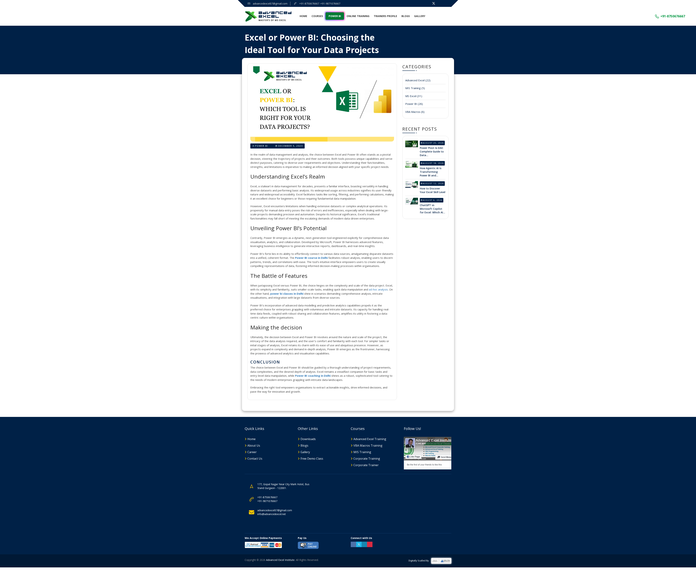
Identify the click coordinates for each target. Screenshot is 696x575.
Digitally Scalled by (419, 560)
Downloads (308, 439)
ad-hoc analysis (378, 289)
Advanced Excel (417, 80)
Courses (317, 16)
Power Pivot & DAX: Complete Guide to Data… (432, 151)
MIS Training (415, 88)
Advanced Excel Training (369, 439)
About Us (253, 446)
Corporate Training (366, 459)
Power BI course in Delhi (311, 258)
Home (303, 16)
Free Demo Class (312, 459)
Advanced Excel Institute (280, 560)
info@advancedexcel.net (271, 514)
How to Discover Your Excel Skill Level (432, 190)
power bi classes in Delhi (286, 293)
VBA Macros (414, 112)
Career (252, 452)
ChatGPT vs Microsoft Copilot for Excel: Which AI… (432, 208)
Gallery (419, 16)
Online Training (358, 16)
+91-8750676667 (309, 3)
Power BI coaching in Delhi (313, 375)
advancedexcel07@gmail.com (269, 3)
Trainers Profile (385, 16)
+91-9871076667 (330, 3)
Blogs (405, 16)
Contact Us (254, 459)
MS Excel (413, 96)
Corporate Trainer (366, 465)
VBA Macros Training (367, 446)
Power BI (335, 16)
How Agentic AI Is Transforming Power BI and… (430, 171)
